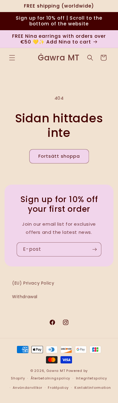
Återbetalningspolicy (50, 378)
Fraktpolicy (58, 387)
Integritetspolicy (91, 378)
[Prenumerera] (94, 249)
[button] (12, 57)
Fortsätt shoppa (59, 156)
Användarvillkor (27, 387)
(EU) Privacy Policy (33, 283)
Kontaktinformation (92, 387)
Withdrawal (25, 297)
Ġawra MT (55, 370)
